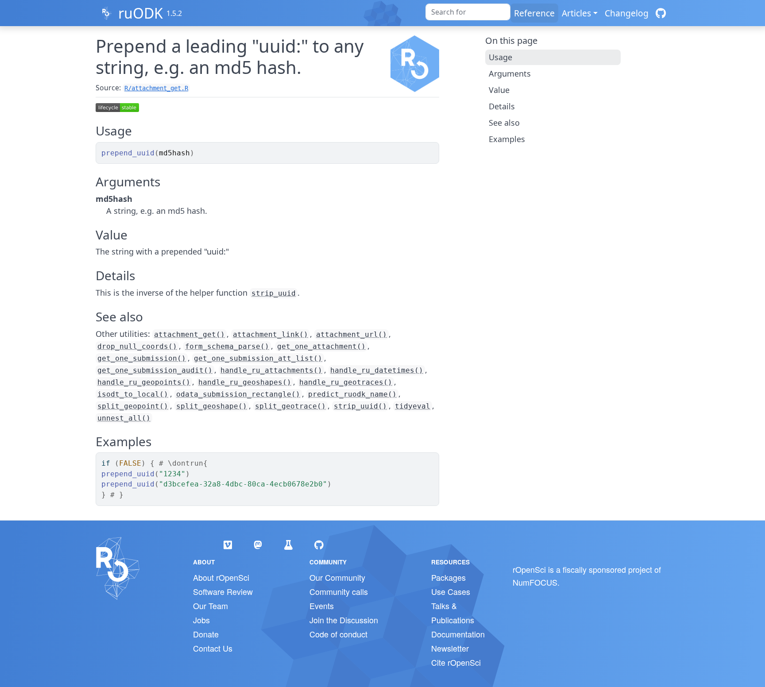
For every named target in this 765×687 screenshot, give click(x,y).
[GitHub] (660, 13)
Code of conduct (338, 634)
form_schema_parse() (227, 346)
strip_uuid (273, 293)
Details (502, 106)
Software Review (223, 591)
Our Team (210, 605)
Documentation (458, 634)
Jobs (201, 619)
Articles (576, 13)
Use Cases (450, 591)
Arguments (510, 73)
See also (504, 122)
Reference (534, 13)
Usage (500, 57)
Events (321, 605)
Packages (448, 577)
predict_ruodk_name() (352, 394)
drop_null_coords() (137, 346)
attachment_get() (189, 334)
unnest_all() (124, 418)
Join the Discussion (343, 619)
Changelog (627, 13)
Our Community (337, 577)
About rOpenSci (221, 577)
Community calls (338, 591)
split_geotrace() (290, 406)
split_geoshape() (211, 406)
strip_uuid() (360, 406)
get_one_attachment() (321, 346)
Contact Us (212, 648)
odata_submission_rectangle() (238, 394)
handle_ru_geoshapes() (244, 382)
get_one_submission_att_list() (258, 358)
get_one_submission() (141, 358)
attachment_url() (351, 334)
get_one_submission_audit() (154, 370)
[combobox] (467, 12)
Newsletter (450, 648)
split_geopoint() (132, 406)
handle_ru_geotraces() (345, 382)
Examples (507, 139)
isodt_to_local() (132, 394)
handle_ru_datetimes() (376, 370)
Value (499, 90)
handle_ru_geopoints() (143, 382)
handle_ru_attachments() (271, 370)
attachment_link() (270, 334)
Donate (206, 634)
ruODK (140, 13)
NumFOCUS (535, 582)
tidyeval (412, 406)
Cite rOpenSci (456, 662)
